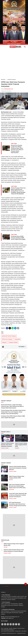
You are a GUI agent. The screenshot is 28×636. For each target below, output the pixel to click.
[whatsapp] (12, 328)
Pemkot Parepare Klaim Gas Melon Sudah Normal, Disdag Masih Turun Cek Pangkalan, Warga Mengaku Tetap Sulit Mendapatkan (18, 190)
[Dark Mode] (3, 46)
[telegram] (15, 328)
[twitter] (10, 328)
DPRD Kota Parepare (7, 339)
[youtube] (16, 624)
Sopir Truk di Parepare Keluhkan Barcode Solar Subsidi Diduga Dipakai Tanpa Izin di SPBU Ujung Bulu (17, 487)
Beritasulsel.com (8, 89)
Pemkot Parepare (12, 79)
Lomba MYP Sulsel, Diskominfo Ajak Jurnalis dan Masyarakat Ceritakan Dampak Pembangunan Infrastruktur (18, 496)
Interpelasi (17, 339)
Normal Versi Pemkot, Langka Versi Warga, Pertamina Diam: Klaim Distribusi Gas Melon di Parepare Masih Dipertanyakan (17, 149)
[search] (24, 47)
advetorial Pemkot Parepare (9, 336)
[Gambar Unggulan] (14, 109)
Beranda (3, 79)
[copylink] (18, 328)
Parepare (4, 342)
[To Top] (25, 584)
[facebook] (7, 328)
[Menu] (8, 46)
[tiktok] (19, 624)
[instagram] (13, 624)
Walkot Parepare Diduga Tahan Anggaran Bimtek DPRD (21, 444)
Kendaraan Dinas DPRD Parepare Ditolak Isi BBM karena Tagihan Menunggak (18, 238)
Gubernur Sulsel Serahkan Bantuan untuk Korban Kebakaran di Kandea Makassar (7, 445)
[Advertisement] (14, 64)
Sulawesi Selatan (13, 342)
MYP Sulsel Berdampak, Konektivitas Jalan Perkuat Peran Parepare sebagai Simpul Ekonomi (17, 504)
